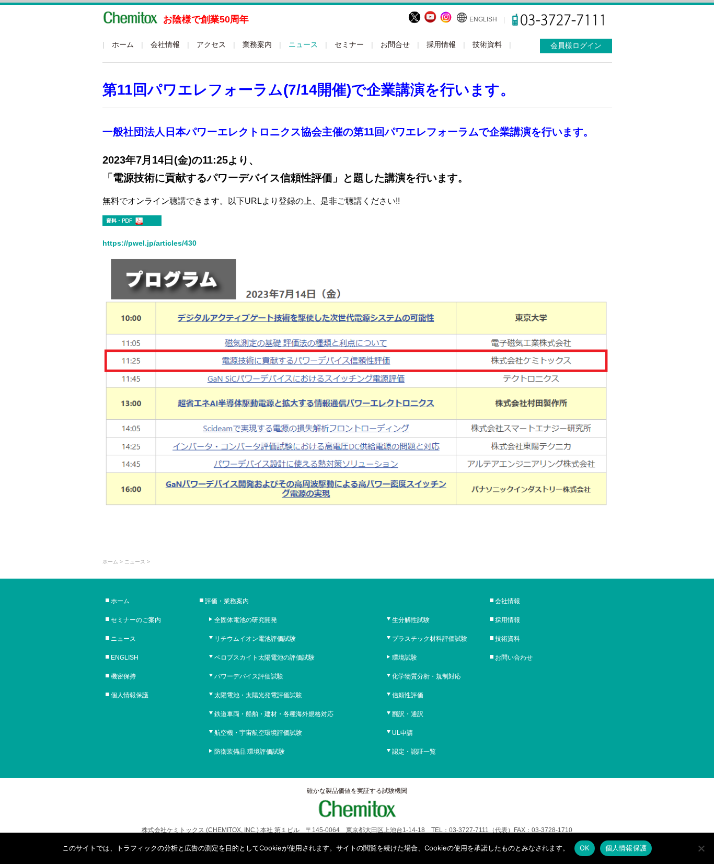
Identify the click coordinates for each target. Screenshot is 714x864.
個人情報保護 (129, 695)
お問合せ (395, 44)
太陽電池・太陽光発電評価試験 (258, 695)
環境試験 (404, 657)
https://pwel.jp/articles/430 (149, 243)
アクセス (211, 44)
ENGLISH (483, 19)
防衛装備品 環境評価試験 (249, 751)
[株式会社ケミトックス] (130, 19)
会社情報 (165, 44)
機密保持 (123, 676)
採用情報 (441, 44)
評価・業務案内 (227, 601)
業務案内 (257, 44)
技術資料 (487, 44)
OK (585, 848)
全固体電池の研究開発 (245, 620)
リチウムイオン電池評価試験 (255, 638)
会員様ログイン (576, 45)
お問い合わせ (514, 657)
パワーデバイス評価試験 (248, 676)
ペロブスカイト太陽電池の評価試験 (264, 657)
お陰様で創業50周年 (206, 19)
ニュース (303, 44)
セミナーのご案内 (136, 620)
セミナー (349, 44)
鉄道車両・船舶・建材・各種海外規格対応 (273, 714)
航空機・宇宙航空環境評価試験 (258, 732)
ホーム (123, 44)
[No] (701, 848)
